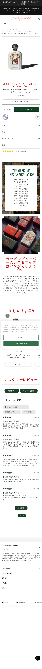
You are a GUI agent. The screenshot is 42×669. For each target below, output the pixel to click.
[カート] (38, 19)
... (2, 29)
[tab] (19, 400)
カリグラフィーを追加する (21, 101)
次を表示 (21, 508)
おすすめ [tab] (22, 515)
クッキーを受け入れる (21, 343)
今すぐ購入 (18, 364)
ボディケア (10, 29)
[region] (21, 334)
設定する (21, 337)
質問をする (12, 391)
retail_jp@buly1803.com (10, 560)
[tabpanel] (21, 458)
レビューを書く (28, 391)
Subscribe (37, 549)
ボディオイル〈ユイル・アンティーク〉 (17, 31)
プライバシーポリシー (19, 558)
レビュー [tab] (9, 400)
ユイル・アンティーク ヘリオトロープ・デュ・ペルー (20, 34)
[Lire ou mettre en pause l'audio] (7, 316)
